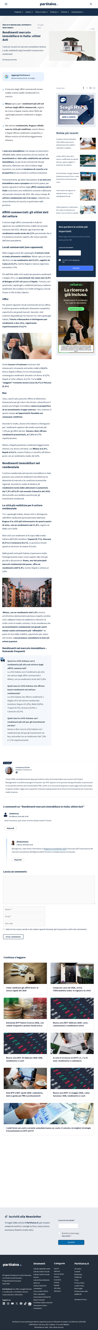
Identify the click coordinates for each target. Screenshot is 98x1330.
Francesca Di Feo (10, 60)
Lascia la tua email (66, 248)
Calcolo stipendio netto (41, 1269)
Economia (57, 1280)
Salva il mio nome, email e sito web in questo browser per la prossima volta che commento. (46, 929)
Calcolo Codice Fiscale (41, 1271)
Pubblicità (78, 1277)
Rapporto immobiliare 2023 (55, 848)
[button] (7, 4)
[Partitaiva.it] (49, 3)
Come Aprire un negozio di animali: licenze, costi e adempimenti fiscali (65, 193)
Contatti (77, 1271)
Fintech (64, 12)
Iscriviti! (76, 268)
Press (76, 1280)
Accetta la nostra (71, 261)
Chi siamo (77, 1269)
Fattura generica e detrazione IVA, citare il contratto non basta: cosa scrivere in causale (67, 210)
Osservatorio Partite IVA (42, 1297)
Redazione (78, 1274)
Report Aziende (39, 1300)
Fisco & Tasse (59, 1274)
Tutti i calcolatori (39, 1294)
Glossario (57, 1291)
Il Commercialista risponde (42, 1302)
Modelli (56, 1285)
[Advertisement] (49, 1171)
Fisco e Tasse (40, 12)
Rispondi (10, 828)
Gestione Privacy (80, 1299)
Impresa (17, 12)
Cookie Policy (79, 1286)
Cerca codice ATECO (40, 1291)
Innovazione (76, 12)
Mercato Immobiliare (12, 25)
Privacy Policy (79, 1283)
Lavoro (28, 12)
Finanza (53, 12)
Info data (57, 1288)
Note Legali (78, 1288)
